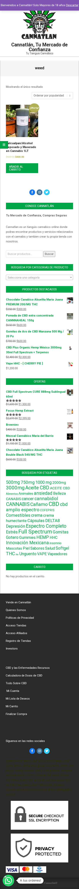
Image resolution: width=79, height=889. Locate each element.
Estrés (12, 532)
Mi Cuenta (12, 691)
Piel (26, 548)
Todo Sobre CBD (16, 683)
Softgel (62, 548)
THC (10, 553)
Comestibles (18, 515)
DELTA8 (52, 520)
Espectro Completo (46, 526)
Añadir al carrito (16, 168)
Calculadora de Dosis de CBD (24, 675)
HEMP (42, 537)
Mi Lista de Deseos (18, 698)
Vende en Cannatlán (18, 602)
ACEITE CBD (60, 488)
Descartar (72, 5)
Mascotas (14, 548)
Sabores (37, 548)
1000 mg (43, 482)
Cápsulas (35, 520)
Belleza (59, 493)
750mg (28, 482)
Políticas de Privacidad (20, 617)
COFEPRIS (47, 510)
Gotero (12, 537)
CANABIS (13, 499)
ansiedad (43, 493)
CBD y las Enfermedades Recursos (28, 668)
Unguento (27, 553)
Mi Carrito (12, 706)
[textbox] (39, 277)
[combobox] (39, 277)
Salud (50, 548)
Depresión (15, 526)
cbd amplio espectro (37, 507)
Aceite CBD (37, 488)
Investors (12, 648)
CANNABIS (18, 504)
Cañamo (39, 504)
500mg (13, 482)
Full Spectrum (35, 531)
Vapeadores (57, 554)
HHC (54, 537)
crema (36, 515)
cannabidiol (46, 498)
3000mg (15, 488)
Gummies (27, 537)
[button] (8, 880)
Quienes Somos (16, 610)
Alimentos (12, 493)
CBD (54, 504)
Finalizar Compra (16, 714)
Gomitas (60, 532)
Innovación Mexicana (27, 542)
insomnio (56, 543)
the (17, 554)
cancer (28, 498)
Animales (26, 493)
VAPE (42, 554)
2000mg (59, 482)
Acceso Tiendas (16, 625)
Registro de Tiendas (18, 641)
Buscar (49, 254)
